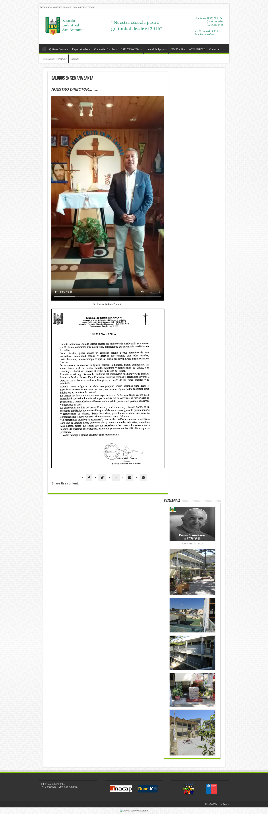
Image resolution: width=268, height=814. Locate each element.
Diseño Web (211, 804)
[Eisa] (134, 36)
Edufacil (75, 58)
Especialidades (81, 49)
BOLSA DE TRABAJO (55, 58)
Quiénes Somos (58, 49)
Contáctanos (216, 49)
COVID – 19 (177, 49)
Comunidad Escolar (105, 49)
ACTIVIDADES (197, 49)
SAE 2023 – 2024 (131, 49)
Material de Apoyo (155, 49)
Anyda (226, 804)
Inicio (44, 49)
